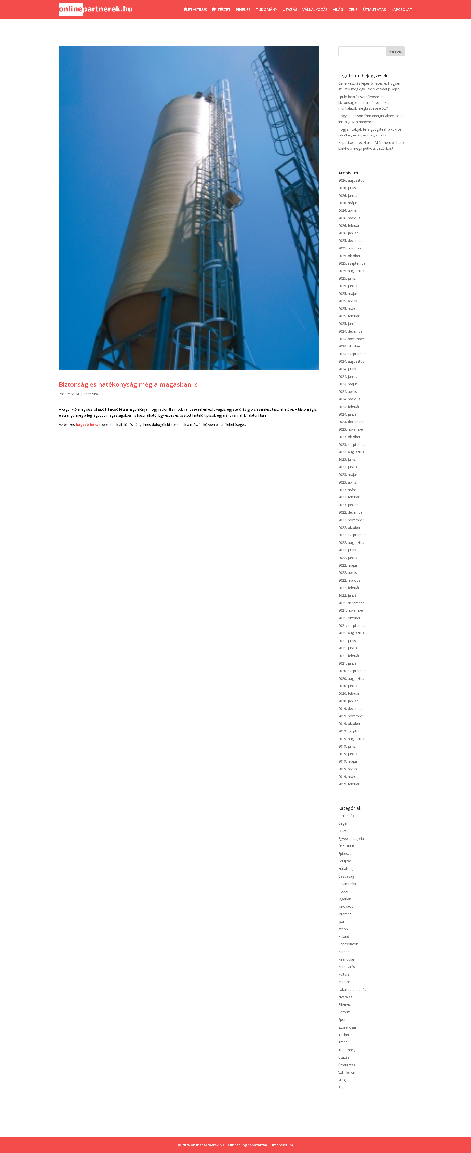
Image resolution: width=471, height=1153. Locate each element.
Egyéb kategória (351, 838)
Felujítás (345, 861)
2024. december (351, 331)
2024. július (347, 369)
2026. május (348, 202)
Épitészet (221, 9)
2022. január (348, 595)
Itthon (343, 929)
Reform (344, 1012)
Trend (343, 1042)
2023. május (348, 474)
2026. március (349, 218)
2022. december (351, 512)
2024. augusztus (351, 361)
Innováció (346, 906)
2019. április (347, 769)
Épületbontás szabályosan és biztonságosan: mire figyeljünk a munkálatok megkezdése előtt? (363, 102)
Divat (342, 831)
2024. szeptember (352, 353)
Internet (344, 914)
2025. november (351, 248)
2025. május (348, 293)
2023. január (348, 504)
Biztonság (346, 815)
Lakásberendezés (352, 989)
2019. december (351, 708)
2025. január (348, 323)
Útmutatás (374, 9)
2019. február (348, 784)
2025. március (349, 308)
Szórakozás (347, 1027)
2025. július (347, 278)
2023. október (349, 436)
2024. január (348, 414)
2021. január (348, 663)
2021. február (348, 655)
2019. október (349, 723)
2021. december (351, 603)
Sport (342, 1019)
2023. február (348, 497)
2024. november (351, 338)
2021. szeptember (352, 625)
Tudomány (266, 9)
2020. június (347, 685)
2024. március (349, 399)
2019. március (349, 776)
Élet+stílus (195, 9)
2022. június (347, 557)
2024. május (348, 384)
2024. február (348, 406)
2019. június (347, 753)
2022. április (347, 572)
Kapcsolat (401, 9)
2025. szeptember (352, 263)
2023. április (347, 482)
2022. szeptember (352, 535)
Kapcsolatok (348, 944)
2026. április (347, 210)
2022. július (347, 550)
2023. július (347, 459)
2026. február (348, 225)
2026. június (347, 195)
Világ (338, 9)
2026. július (347, 188)
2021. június (347, 648)
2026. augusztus (351, 180)
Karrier (343, 951)
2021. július (347, 640)
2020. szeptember (352, 671)
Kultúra (344, 974)
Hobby (343, 891)
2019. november (351, 716)
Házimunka (347, 883)
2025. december (351, 240)
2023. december (351, 421)
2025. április (347, 301)
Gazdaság (346, 876)
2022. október (349, 527)
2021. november (351, 610)
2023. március (349, 489)
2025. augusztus (351, 270)
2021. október (349, 618)
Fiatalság (345, 868)
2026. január (348, 233)
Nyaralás (345, 997)
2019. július (347, 746)
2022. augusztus (351, 542)
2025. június (347, 286)
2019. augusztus (351, 738)
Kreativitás (346, 966)
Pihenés (243, 9)
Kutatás (344, 981)
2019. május (348, 761)
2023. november (351, 429)
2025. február (348, 316)
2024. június (347, 376)
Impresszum (282, 1145)
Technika (91, 394)
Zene (353, 9)
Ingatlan (344, 898)
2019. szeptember (352, 731)
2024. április (347, 391)
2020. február (348, 693)
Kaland (343, 936)
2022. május (348, 565)
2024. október (349, 346)
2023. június (347, 467)
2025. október (349, 255)
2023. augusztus (351, 452)
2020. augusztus (351, 678)
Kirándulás (346, 959)
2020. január (348, 701)
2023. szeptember (352, 444)
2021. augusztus (351, 633)
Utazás (290, 9)
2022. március (349, 580)
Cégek (343, 823)
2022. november (351, 520)
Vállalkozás (314, 9)
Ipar (341, 921)
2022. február (348, 587)
